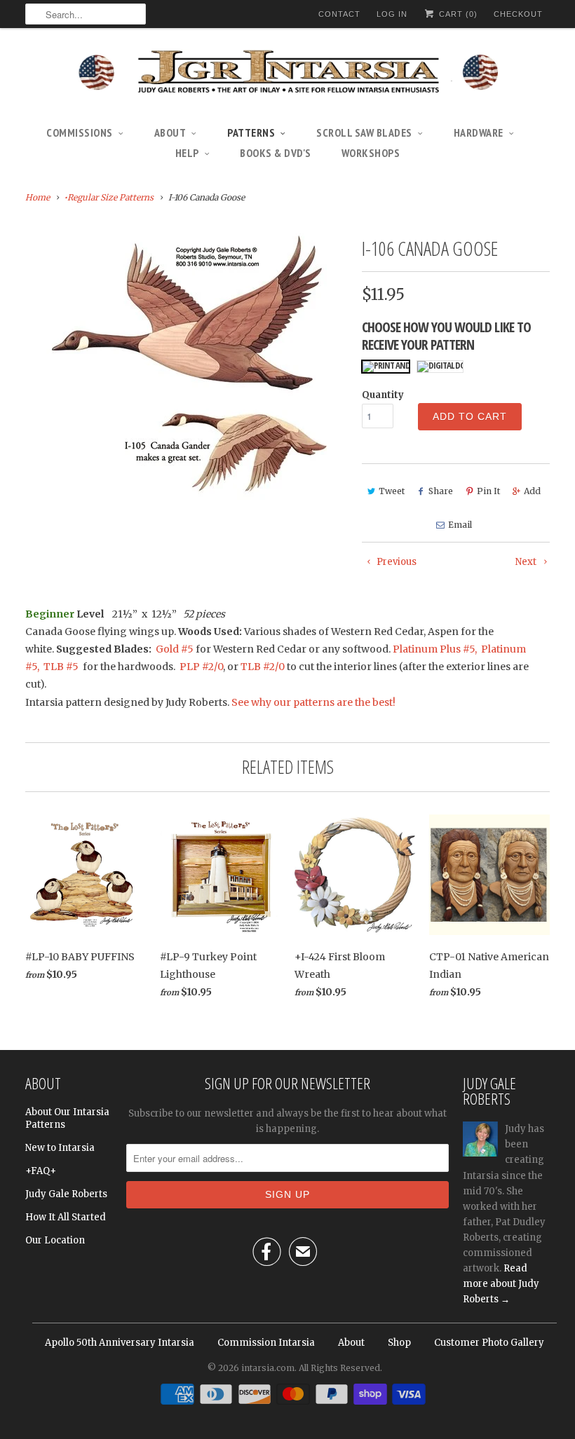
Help (187, 153)
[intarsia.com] (287, 73)
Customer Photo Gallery (489, 1343)
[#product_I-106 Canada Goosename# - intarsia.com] (186, 371)
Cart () (457, 14)
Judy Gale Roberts (66, 1194)
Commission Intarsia (266, 1343)
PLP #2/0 (201, 666)
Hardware (478, 132)
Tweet (392, 491)
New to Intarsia (60, 1148)
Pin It (488, 491)
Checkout (518, 14)
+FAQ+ (40, 1171)
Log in (392, 14)
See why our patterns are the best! (313, 702)
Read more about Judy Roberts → (501, 1283)
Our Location (55, 1240)
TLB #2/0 (263, 666)
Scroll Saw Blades (364, 132)
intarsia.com (268, 1368)
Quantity (383, 395)
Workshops (370, 153)
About (170, 132)
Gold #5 (176, 649)
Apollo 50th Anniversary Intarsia (119, 1343)
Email (460, 524)
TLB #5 (60, 666)
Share (440, 491)
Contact (339, 14)
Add (532, 491)
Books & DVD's (275, 153)
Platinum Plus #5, (435, 649)
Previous (395, 562)
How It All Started (65, 1217)
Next (527, 562)
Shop (399, 1343)
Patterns (251, 132)
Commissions (79, 132)
